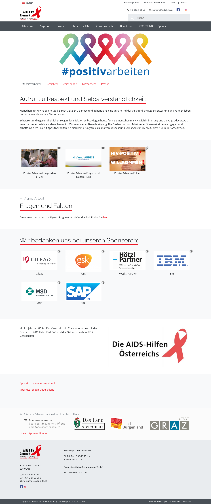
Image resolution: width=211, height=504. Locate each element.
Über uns (27, 26)
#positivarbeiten (105, 26)
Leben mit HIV (81, 26)
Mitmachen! (89, 84)
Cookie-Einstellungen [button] (158, 501)
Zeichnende (70, 84)
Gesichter (52, 84)
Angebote (45, 26)
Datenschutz (174, 501)
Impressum (186, 501)
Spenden (163, 26)
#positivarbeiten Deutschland (37, 389)
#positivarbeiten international (37, 383)
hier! (105, 217)
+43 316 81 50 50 (137, 9)
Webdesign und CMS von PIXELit (72, 501)
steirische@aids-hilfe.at (162, 9)
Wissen (62, 26)
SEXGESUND (146, 26)
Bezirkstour (127, 26)
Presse (105, 84)
